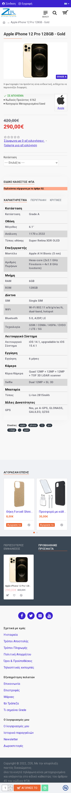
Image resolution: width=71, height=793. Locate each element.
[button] (34, 532)
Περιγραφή (38, 200)
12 (42, 425)
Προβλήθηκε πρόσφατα (47, 547)
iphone (33, 425)
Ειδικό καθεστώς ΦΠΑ (19, 182)
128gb (12, 430)
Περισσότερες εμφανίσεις (14, 547)
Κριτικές (56, 200)
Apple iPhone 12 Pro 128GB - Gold (18, 586)
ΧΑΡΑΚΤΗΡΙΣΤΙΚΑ (15, 200)
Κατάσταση (10, 157)
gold (26, 430)
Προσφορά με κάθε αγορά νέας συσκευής (52, 511)
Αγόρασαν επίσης (16, 472)
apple (22, 425)
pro (49, 425)
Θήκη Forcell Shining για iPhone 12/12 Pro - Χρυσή (19, 511)
